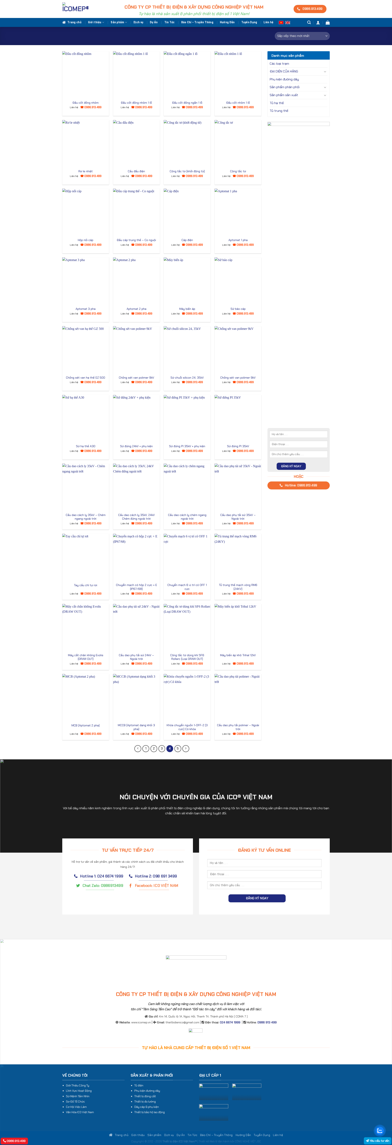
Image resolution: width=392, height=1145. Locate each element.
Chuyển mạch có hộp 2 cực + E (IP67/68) (136, 587)
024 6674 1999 (230, 1022)
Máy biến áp (187, 309)
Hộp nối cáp (85, 240)
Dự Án (154, 22)
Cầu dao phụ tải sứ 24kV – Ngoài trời (136, 657)
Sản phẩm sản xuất (284, 95)
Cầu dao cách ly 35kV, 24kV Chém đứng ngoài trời (136, 517)
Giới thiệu (94, 22)
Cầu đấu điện (136, 171)
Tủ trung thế (279, 111)
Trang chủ (74, 22)
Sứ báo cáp (238, 309)
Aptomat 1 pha (238, 240)
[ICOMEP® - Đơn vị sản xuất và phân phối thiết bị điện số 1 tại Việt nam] (75, 9)
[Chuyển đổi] (325, 71)
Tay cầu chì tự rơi (85, 585)
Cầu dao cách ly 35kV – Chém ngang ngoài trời (86, 517)
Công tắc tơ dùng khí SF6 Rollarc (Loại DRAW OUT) (187, 657)
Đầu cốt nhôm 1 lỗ (238, 102)
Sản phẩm (117, 22)
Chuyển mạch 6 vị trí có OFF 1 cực (187, 587)
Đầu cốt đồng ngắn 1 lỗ (187, 102)
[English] (287, 22)
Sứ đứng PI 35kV (238, 446)
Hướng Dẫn (227, 22)
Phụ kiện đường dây (284, 79)
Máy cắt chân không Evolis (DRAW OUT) (85, 657)
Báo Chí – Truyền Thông (197, 22)
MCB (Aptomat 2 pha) (85, 725)
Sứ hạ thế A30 (85, 446)
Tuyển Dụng (249, 22)
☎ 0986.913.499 (90, 107)
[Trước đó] (137, 748)
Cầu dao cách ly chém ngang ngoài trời (187, 517)
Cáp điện (187, 240)
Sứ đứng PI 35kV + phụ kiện (187, 446)
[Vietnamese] (281, 22)
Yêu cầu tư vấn (379, 1141)
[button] (318, 22)
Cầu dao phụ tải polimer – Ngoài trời (238, 727)
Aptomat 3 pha (86, 309)
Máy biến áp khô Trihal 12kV (238, 655)
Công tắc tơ (238, 171)
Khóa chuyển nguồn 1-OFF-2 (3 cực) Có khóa (187, 727)
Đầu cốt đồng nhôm (85, 102)
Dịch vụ (138, 22)
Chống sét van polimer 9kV (136, 377)
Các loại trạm (279, 63)
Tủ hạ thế (277, 103)
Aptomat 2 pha (136, 309)
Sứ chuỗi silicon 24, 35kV (187, 377)
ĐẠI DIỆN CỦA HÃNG (284, 71)
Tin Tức (169, 22)
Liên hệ (268, 22)
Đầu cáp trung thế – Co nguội (136, 240)
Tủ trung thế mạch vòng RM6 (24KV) (238, 587)
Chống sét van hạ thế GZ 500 (85, 377)
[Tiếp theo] (185, 748)
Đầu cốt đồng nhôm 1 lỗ (136, 102)
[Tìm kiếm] (309, 22)
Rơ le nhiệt (85, 171)
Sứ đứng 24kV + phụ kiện (136, 446)
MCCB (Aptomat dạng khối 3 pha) (136, 727)
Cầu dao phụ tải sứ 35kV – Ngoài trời (238, 517)
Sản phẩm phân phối (285, 87)
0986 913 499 (267, 1022)
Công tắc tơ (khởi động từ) (187, 171)
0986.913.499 (16, 1141)
